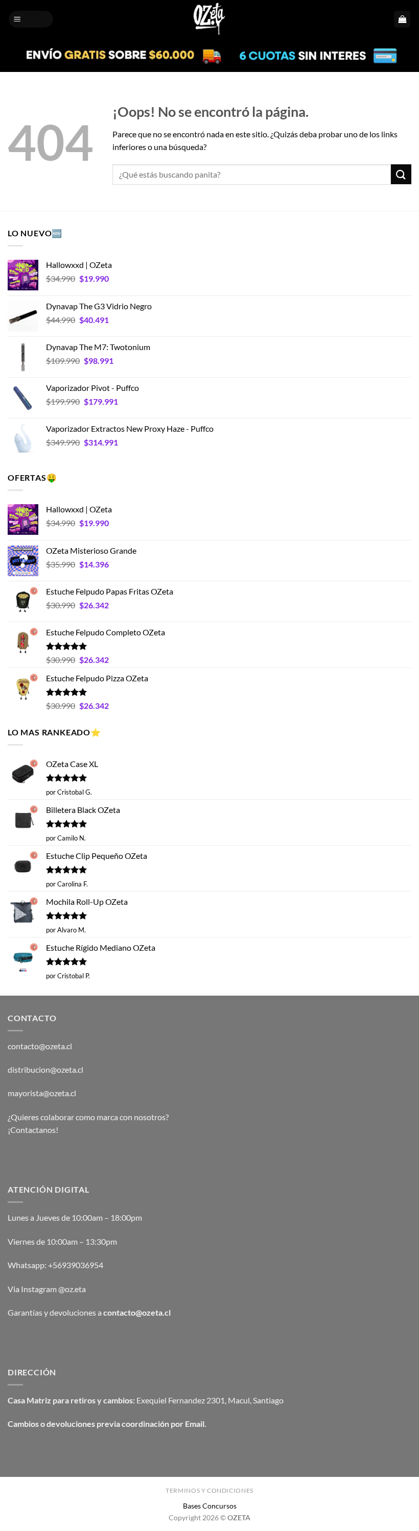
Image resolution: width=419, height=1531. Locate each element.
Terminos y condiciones (209, 1490)
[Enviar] (401, 174)
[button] (31, 19)
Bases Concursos (210, 1505)
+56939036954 (75, 1265)
